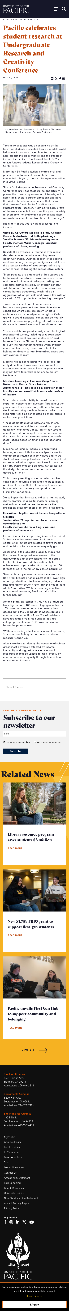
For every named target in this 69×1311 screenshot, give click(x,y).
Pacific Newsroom (26, 19)
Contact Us (10, 1172)
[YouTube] (32, 1222)
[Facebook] (60, 78)
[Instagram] (12, 1222)
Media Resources (14, 1167)
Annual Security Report (17, 1203)
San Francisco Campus (17, 1113)
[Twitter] (56, 78)
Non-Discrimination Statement (21, 1198)
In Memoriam (11, 1152)
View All (28, 1050)
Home (6, 19)
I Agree (34, 1304)
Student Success (14, 687)
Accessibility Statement (17, 1177)
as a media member (49, 742)
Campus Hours (12, 1142)
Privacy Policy (11, 1208)
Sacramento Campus (16, 1093)
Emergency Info (13, 1157)
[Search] (64, 9)
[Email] (64, 78)
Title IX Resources (14, 1188)
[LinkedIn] (52, 78)
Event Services (12, 1147)
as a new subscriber (18, 742)
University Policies (14, 1193)
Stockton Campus (14, 1074)
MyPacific (9, 1136)
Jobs (6, 1162)
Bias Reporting (12, 1182)
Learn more (33, 1296)
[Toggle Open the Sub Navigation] (55, 9)
